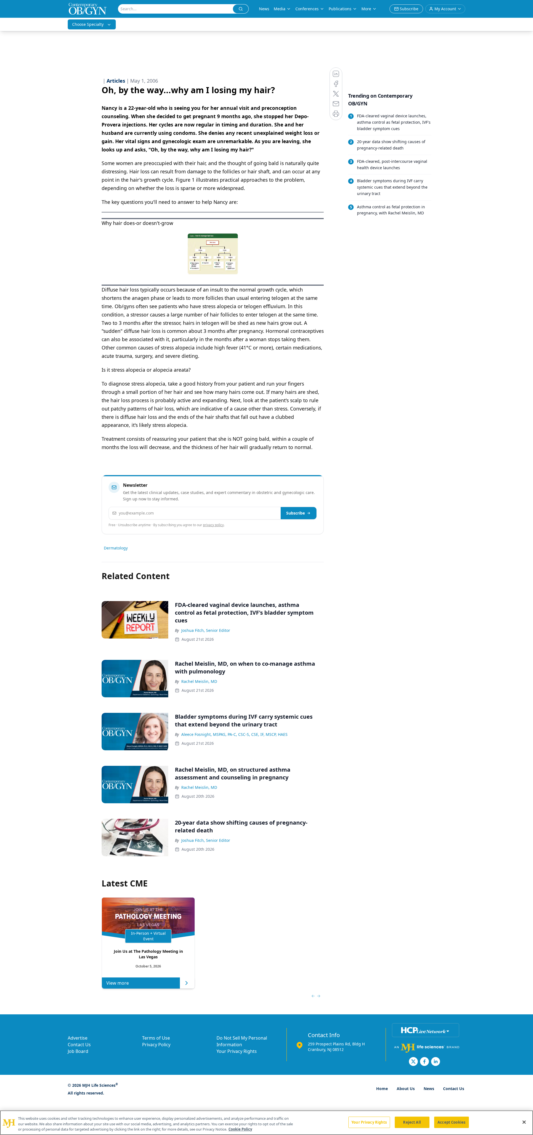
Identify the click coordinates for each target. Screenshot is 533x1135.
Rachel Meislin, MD (199, 681)
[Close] (524, 1122)
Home (382, 1088)
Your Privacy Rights (237, 1051)
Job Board (78, 1051)
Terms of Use (156, 1038)
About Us (406, 1088)
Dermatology (116, 548)
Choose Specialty (88, 24)
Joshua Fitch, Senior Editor (205, 630)
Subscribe (295, 513)
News (264, 8)
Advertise (77, 1038)
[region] (266, 1122)
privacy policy (213, 525)
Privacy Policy (156, 1045)
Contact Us (79, 1045)
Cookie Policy (240, 1129)
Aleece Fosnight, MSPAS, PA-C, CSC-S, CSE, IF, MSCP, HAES (234, 734)
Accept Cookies (451, 1121)
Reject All (412, 1121)
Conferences (307, 8)
